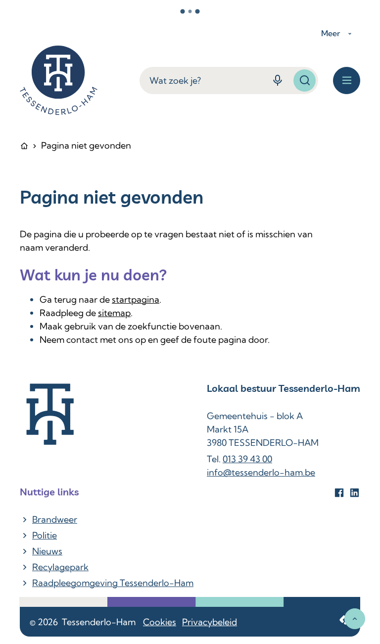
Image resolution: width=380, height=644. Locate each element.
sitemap (114, 313)
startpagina (135, 299)
